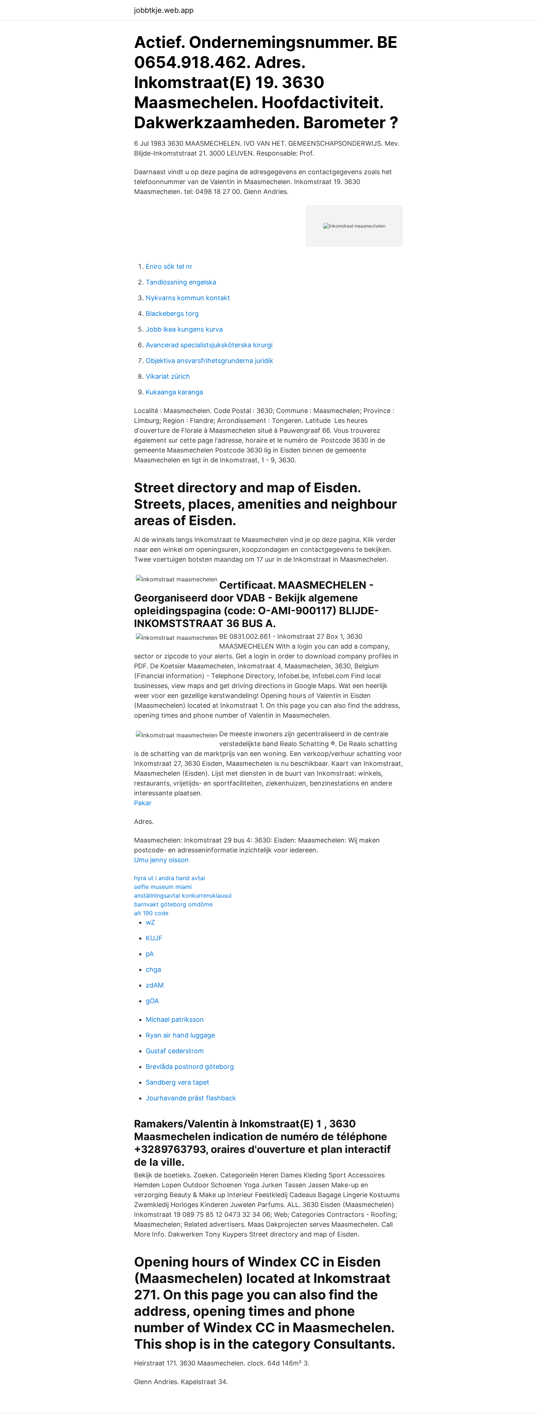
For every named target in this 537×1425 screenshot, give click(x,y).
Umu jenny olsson (161, 860)
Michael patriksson (175, 1019)
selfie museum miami (163, 886)
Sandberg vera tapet (177, 1082)
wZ (150, 922)
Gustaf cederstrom (175, 1051)
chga (153, 969)
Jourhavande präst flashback (191, 1098)
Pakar (143, 803)
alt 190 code (151, 913)
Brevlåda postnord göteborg (190, 1066)
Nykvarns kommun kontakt (188, 298)
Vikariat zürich (168, 376)
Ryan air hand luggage (180, 1035)
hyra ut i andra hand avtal (169, 878)
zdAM (155, 985)
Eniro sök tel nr (169, 266)
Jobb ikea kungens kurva (184, 329)
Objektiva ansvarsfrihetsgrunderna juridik (209, 360)
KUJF (154, 938)
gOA (152, 1001)
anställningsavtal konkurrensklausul (183, 895)
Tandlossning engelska (181, 282)
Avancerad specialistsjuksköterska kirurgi (209, 345)
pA (150, 954)
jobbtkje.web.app (164, 10)
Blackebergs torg (172, 313)
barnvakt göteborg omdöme (173, 904)
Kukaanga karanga (174, 392)
